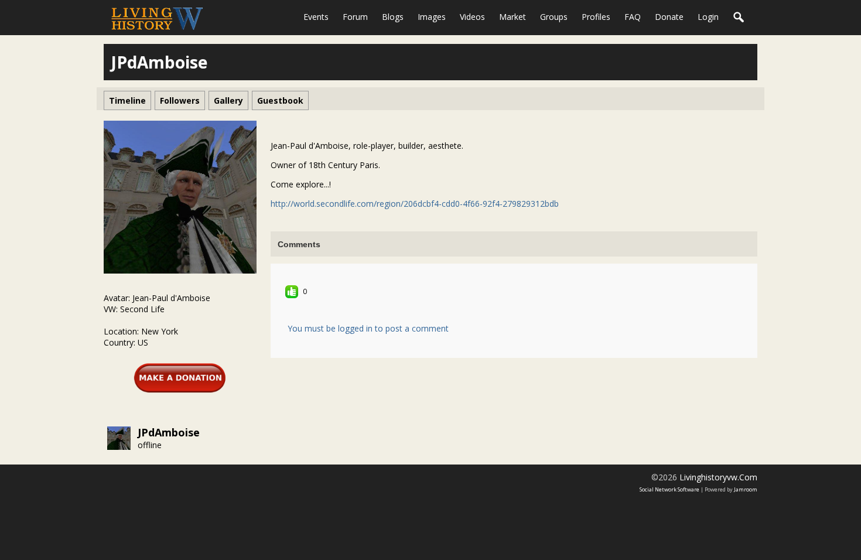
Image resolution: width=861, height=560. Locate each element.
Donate (669, 16)
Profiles (596, 16)
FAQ (632, 16)
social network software (669, 489)
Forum (355, 16)
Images (432, 16)
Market (512, 16)
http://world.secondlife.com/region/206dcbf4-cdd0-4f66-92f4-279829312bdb (415, 203)
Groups (554, 16)
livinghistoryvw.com (718, 477)
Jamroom (745, 489)
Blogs (393, 16)
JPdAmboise (169, 432)
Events (316, 16)
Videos (472, 16)
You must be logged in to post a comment (368, 328)
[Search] (739, 17)
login (708, 16)
